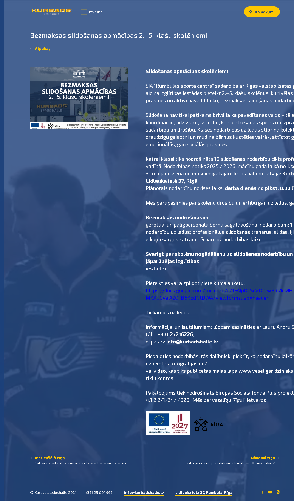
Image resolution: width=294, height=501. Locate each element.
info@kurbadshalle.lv (144, 492)
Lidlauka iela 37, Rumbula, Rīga (203, 492)
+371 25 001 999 (99, 492)
